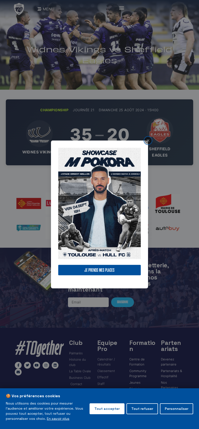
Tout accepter (107, 408)
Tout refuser (142, 408)
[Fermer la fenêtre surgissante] (148, 140)
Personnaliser (176, 408)
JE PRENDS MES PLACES (99, 270)
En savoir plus (58, 418)
